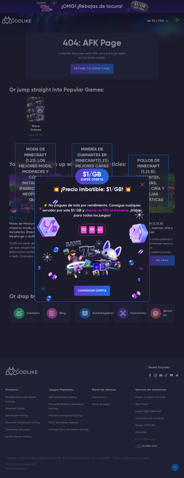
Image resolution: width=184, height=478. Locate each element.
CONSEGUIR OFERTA (92, 290)
